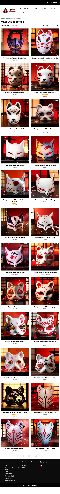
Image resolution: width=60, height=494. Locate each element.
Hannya (26, 8)
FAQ (23, 468)
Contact (24, 465)
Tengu (43, 8)
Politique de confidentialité (9, 472)
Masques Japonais (11, 18)
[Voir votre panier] (19, 13)
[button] (23, 13)
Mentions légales (10, 476)
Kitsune (35, 8)
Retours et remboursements (10, 479)
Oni (20, 8)
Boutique (52, 8)
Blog (6, 465)
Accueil (3, 18)
